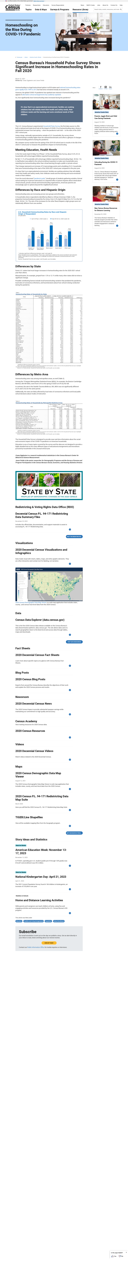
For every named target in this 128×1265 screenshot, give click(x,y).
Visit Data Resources (74, 642)
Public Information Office (35, 947)
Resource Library (80, 9)
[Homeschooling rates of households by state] (49, 369)
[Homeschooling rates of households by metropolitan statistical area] (49, 435)
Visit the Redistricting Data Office (75, 536)
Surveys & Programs (59, 9)
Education (19, 921)
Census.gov (20, 57)
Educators (46, 5)
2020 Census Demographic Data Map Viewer (30, 602)
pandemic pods (39, 178)
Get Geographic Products (75, 833)
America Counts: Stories (35, 57)
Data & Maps (41, 9)
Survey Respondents (58, 5)
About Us (105, 5)
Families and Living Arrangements (33, 921)
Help (121, 5)
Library (26, 57)
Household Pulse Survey (51, 126)
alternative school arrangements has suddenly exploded (41, 95)
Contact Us (114, 5)
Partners (28, 5)
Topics (28, 9)
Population (48, 921)
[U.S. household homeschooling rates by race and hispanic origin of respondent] (49, 261)
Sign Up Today (49, 943)
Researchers (36, 5)
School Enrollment (59, 921)
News (82, 5)
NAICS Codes (91, 5)
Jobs (98, 5)
